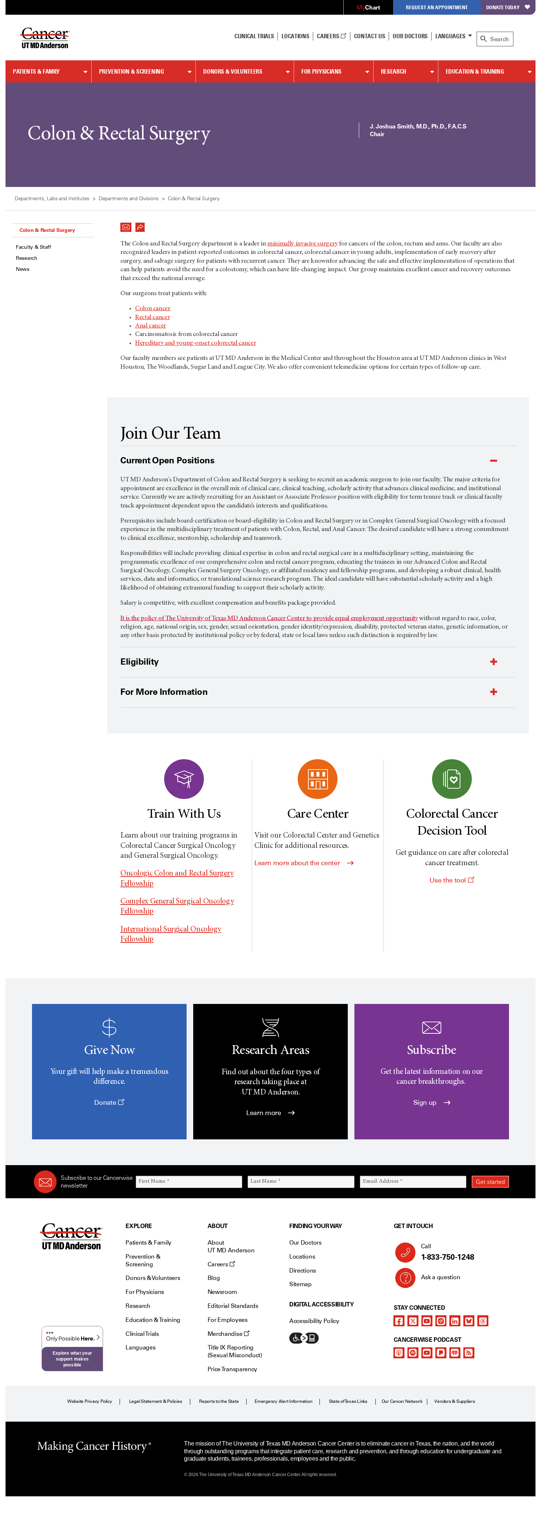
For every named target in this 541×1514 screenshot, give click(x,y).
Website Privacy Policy (89, 1401)
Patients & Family (36, 71)
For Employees (228, 1319)
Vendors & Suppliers (454, 1401)
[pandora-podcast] (441, 1352)
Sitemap (300, 1284)
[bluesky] (469, 1320)
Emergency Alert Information (283, 1401)
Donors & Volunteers (232, 71)
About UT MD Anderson (231, 1246)
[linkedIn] (455, 1320)
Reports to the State (218, 1401)
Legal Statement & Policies (155, 1401)
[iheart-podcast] (455, 1352)
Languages (450, 36)
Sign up (425, 1103)
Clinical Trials (254, 36)
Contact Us (369, 36)
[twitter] (413, 1320)
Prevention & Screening (131, 71)
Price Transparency (232, 1369)
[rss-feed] (469, 1352)
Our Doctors (410, 36)
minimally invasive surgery (302, 244)
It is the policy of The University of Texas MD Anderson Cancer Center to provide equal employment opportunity (269, 618)
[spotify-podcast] (413, 1352)
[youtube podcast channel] (427, 1352)
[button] (125, 225)
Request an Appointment (437, 7)
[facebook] (399, 1320)
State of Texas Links (348, 1401)
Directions (302, 1270)
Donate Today (503, 7)
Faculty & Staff (33, 247)
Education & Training (475, 71)
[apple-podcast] (399, 1352)
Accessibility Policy (314, 1320)
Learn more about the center (298, 863)
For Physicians (321, 71)
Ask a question (440, 1277)
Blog (214, 1277)
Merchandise (226, 1333)
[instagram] (441, 1320)
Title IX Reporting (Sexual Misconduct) (235, 1351)
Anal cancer (150, 326)
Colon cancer (152, 308)
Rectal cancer (152, 317)
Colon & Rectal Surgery (47, 230)
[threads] (483, 1320)
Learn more (264, 1113)
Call (447, 1252)
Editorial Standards (233, 1305)
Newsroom (222, 1291)
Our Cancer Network (402, 1401)
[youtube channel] (427, 1320)
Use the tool (448, 880)
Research (393, 71)
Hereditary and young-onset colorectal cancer (195, 343)
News (22, 269)
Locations (302, 1256)
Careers (328, 36)
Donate (105, 1103)
